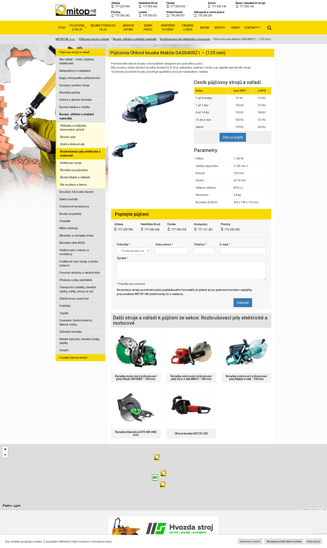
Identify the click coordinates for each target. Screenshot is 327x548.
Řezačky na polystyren (74, 170)
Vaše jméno (164, 244)
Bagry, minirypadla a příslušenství (79, 78)
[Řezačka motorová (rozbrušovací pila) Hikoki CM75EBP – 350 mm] (135, 351)
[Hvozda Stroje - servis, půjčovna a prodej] (163, 528)
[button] (157, 457)
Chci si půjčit (233, 137)
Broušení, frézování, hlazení (76, 192)
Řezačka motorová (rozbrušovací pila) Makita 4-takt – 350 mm (246, 378)
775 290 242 (122, 15)
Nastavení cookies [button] (250, 541)
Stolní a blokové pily (72, 144)
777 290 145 (219, 6)
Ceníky (235, 27)
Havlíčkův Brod (148, 3)
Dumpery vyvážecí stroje (74, 85)
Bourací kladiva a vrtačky (74, 107)
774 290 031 (149, 15)
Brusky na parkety (70, 214)
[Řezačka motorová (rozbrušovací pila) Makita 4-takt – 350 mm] (246, 351)
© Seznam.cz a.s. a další (318, 509)
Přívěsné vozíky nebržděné (75, 280)
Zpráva (122, 258)
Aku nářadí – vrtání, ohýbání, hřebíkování (76, 61)
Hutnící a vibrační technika (75, 99)
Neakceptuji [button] (313, 541)
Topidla (63, 313)
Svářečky (65, 305)
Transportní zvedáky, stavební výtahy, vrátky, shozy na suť (77, 289)
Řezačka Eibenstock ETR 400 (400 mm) (135, 433)
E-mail (225, 244)
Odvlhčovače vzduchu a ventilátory (74, 252)
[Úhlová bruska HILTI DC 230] (191, 407)
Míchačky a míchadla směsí (76, 235)
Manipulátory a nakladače (75, 70)
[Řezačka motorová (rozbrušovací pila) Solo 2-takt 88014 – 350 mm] (191, 351)
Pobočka (123, 244)
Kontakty (252, 27)
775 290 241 (205, 15)
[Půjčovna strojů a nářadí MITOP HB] (71, 10)
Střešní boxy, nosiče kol (74, 298)
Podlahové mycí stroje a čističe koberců (78, 263)
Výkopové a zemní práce (209, 12)
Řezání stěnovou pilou (103, 27)
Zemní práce (148, 27)
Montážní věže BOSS (72, 242)
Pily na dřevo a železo (73, 184)
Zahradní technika (70, 331)
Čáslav (170, 3)
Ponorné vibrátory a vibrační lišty (79, 272)
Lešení (143, 12)
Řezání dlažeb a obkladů (75, 177)
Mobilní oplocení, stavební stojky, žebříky (79, 341)
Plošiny (115, 12)
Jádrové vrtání (128, 27)
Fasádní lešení (187, 27)
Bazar (204, 27)
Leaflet (307, 509)
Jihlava (115, 3)
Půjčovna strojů (77, 27)
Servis (212, 3)
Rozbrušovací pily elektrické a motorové (80, 153)
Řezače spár (68, 137)
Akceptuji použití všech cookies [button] (284, 541)
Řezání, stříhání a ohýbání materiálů (76, 116)
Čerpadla (64, 221)
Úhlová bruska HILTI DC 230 (191, 433)
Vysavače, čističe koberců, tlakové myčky (75, 322)
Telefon (200, 244)
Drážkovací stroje (71, 163)
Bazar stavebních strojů (250, 3)
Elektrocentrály (68, 199)
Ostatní (63, 350)
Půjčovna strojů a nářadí (74, 52)
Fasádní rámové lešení (73, 357)
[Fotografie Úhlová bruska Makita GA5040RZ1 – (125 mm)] (149, 105)
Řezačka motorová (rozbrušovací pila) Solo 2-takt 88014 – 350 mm (191, 378)
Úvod (61, 27)
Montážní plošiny (168, 27)
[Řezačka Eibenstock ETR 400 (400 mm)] (135, 407)
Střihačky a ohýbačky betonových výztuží (73, 127)
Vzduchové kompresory (74, 206)
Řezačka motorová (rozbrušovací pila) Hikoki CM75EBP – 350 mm (135, 378)
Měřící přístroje (68, 228)
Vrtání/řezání (174, 12)
